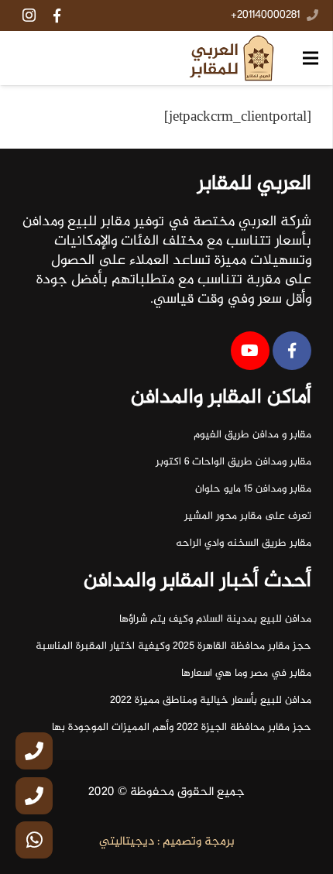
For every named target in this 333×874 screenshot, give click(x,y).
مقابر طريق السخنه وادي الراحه (243, 543)
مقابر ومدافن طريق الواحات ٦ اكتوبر (233, 462)
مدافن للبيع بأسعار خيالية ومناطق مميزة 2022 (210, 700)
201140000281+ (265, 15)
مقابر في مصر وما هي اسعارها (246, 673)
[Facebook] (56, 15)
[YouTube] (250, 350)
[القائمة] (310, 58)
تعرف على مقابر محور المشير (247, 516)
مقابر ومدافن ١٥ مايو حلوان (253, 489)
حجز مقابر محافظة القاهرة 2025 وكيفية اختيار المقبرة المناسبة (173, 646)
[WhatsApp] (34, 840)
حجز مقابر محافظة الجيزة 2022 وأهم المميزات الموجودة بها (181, 727)
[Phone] (34, 750)
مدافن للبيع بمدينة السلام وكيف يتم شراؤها (215, 619)
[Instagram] (29, 15)
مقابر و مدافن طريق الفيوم (252, 435)
